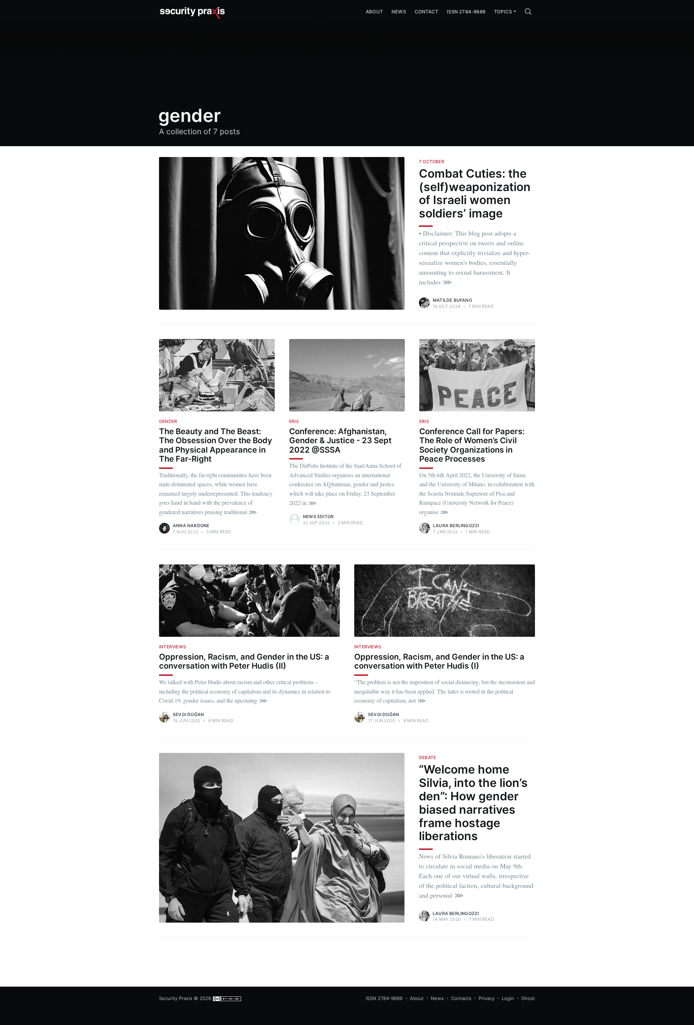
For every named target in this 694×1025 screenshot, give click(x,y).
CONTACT (426, 11)
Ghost (528, 998)
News (398, 11)
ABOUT (374, 11)
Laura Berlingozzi (456, 525)
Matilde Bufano (452, 300)
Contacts (461, 998)
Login (508, 998)
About (417, 998)
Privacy (486, 998)
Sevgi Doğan (188, 714)
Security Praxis (175, 998)
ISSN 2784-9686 (466, 11)
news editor (318, 516)
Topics (503, 11)
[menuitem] (503, 12)
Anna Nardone (191, 525)
